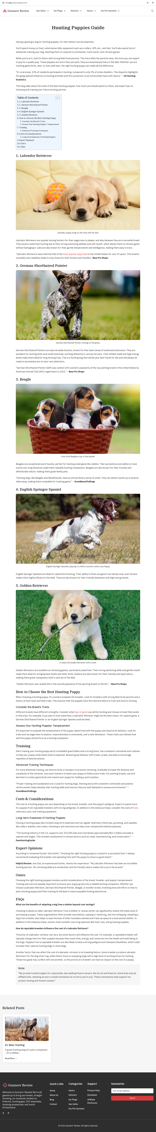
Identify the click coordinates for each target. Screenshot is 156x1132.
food (135, 807)
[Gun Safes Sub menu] (48, 11)
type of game (81, 712)
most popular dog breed (75, 254)
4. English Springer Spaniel (31, 111)
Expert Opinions (26, 140)
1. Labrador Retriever (29, 101)
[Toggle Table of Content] (56, 98)
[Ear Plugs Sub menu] (64, 11)
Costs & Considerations (30, 133)
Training (23, 127)
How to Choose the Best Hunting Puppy (37, 118)
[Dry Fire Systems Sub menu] (118, 11)
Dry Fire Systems (109, 11)
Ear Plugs (58, 11)
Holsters (75, 11)
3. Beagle (23, 108)
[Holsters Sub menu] (81, 11)
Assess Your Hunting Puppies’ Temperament (40, 124)
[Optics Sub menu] (95, 11)
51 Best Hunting (15, 1045)
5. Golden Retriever (28, 114)
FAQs (22, 146)
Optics (90, 11)
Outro (23, 143)
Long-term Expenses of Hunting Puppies (39, 137)
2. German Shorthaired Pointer (33, 104)
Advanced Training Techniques (35, 130)
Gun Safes (41, 11)
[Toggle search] (150, 10)
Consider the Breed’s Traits (33, 121)
